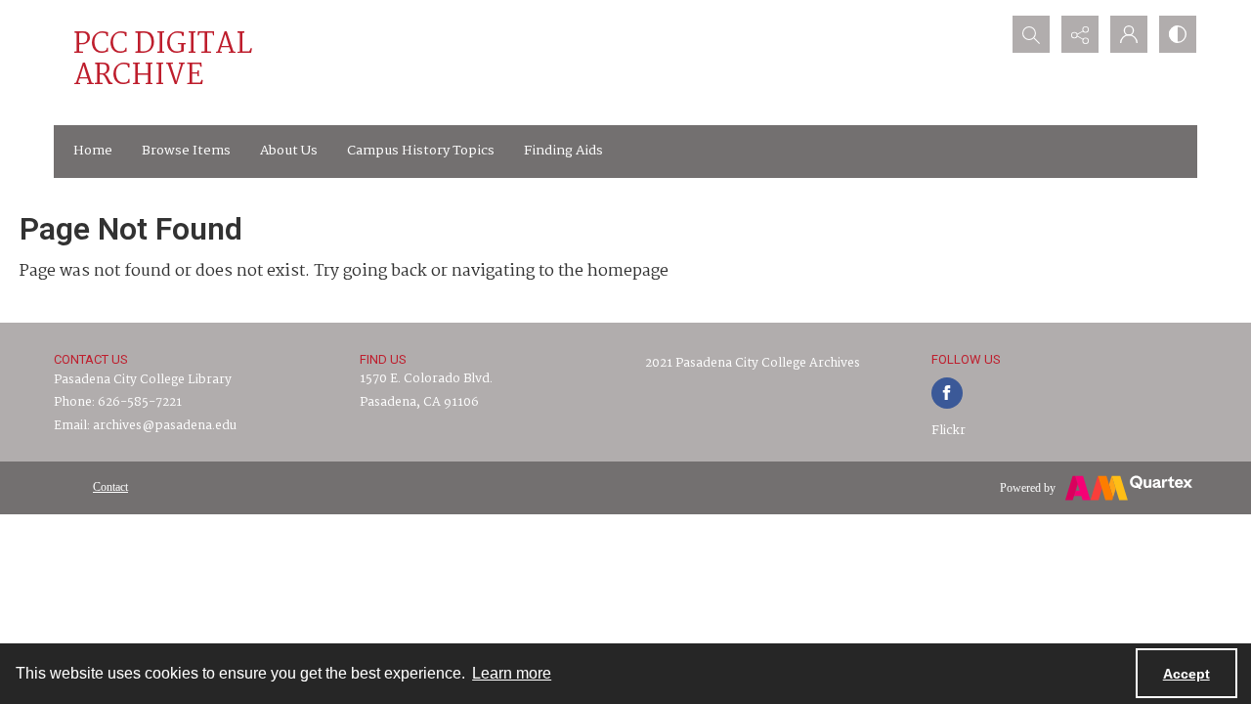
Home (92, 150)
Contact (110, 487)
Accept (1186, 674)
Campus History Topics (421, 150)
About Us (289, 150)
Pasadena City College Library (143, 380)
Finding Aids (563, 150)
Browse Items (186, 150)
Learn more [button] (511, 673)
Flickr (948, 430)
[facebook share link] (947, 393)
